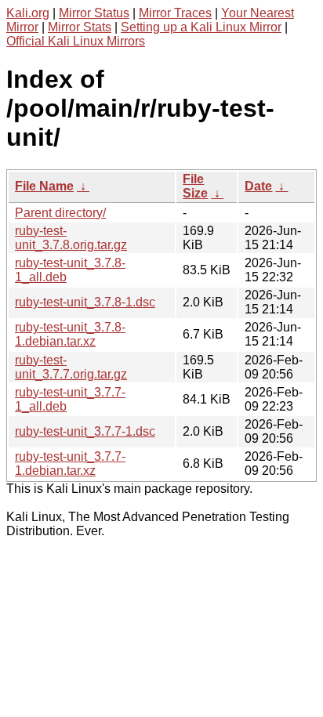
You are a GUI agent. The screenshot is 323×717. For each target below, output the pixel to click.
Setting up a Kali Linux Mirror (201, 27)
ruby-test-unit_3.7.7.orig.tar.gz (71, 367)
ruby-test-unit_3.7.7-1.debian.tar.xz (70, 463)
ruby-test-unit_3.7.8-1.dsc (85, 302)
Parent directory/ (60, 212)
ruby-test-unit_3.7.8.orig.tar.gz (71, 238)
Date (258, 186)
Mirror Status (94, 13)
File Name (44, 186)
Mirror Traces (175, 13)
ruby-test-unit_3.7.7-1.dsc (85, 431)
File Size (195, 186)
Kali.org (27, 13)
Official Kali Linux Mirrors (75, 41)
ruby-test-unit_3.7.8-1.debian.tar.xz (70, 334)
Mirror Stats (79, 27)
